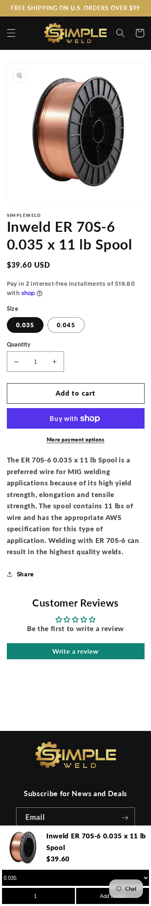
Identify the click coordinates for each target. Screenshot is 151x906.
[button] (11, 33)
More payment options (76, 439)
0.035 (25, 324)
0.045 (66, 324)
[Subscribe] (124, 817)
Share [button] (25, 574)
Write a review (75, 651)
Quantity (19, 344)
